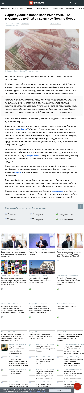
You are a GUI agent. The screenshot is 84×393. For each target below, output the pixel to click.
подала (17, 172)
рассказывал (58, 191)
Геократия (5, 8)
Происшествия (57, 8)
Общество (25, 24)
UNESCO (30, 8)
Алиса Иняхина (55, 24)
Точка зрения (42, 8)
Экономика (70, 8)
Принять (60, 390)
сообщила (22, 129)
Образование (17, 8)
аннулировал (33, 155)
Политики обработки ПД (37, 391)
